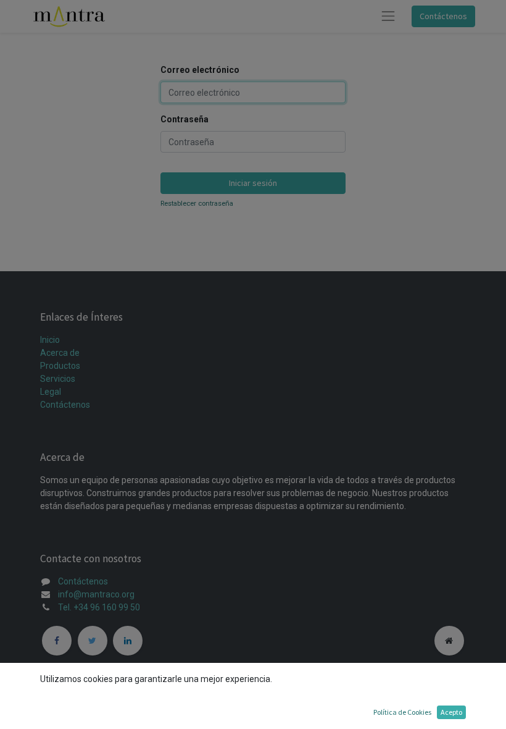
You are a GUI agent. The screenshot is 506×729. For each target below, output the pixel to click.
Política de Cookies (402, 712)
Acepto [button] (451, 712)
